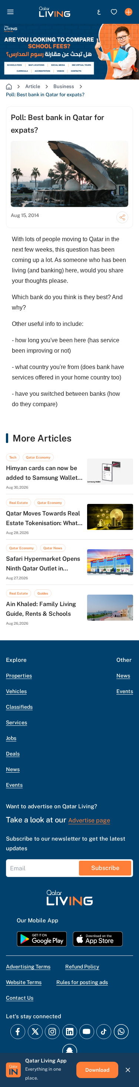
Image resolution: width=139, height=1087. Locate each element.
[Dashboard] (128, 11)
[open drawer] (10, 11)
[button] (54, 12)
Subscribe (105, 867)
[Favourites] (113, 11)
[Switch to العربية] (99, 11)
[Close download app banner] (128, 1070)
